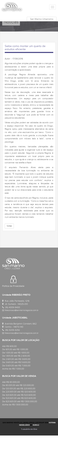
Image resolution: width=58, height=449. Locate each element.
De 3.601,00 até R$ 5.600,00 (16, 362)
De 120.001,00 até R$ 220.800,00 (18, 388)
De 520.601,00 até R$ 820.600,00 (19, 398)
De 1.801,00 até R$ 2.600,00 (16, 356)
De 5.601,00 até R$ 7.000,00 (16, 365)
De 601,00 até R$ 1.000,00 (15, 349)
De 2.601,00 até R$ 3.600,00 (16, 359)
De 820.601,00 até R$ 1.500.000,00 (19, 401)
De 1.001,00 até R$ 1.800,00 (15, 352)
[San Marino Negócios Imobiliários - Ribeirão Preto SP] (12, 7)
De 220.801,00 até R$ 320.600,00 (19, 391)
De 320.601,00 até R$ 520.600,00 (19, 395)
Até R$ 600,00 (9, 346)
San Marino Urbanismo (41, 19)
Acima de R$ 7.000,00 (13, 369)
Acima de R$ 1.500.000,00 (15, 404)
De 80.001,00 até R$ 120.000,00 (18, 385)
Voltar (9, 226)
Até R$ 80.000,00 (11, 382)
